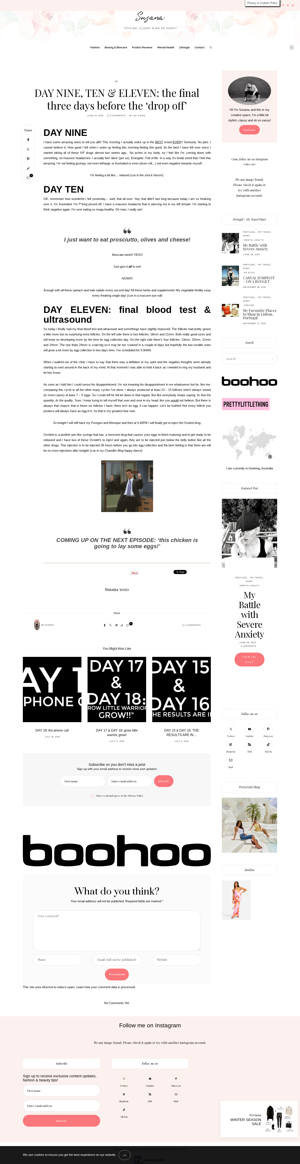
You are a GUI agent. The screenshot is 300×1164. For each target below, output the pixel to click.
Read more (249, 129)
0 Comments (118, 115)
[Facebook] (28, 140)
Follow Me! (249, 164)
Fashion (95, 47)
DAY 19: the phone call (52, 730)
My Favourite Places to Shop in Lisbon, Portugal (259, 314)
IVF (116, 81)
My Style (249, 272)
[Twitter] (28, 149)
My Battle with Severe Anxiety (255, 247)
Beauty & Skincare (116, 47)
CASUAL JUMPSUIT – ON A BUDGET (259, 279)
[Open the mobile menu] (291, 47)
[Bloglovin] (288, 5)
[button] (29, 702)
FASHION (249, 305)
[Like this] (28, 178)
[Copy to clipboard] (28, 168)
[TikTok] (293, 5)
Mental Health (165, 47)
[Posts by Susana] (37, 625)
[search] (211, 47)
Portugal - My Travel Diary (249, 219)
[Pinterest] (283, 5)
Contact (199, 47)
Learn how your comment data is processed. (106, 987)
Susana (49, 625)
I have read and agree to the (119, 795)
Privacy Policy (135, 795)
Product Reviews (142, 47)
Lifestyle (184, 47)
